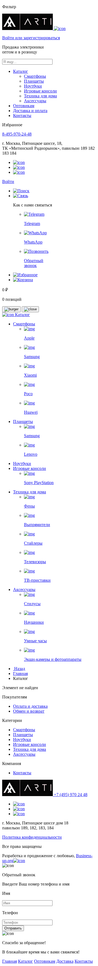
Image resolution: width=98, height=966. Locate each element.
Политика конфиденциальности (32, 837)
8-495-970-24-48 (17, 134)
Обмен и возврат (28, 711)
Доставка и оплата (30, 110)
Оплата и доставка (30, 706)
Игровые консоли (40, 91)
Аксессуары (35, 100)
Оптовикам (23, 105)
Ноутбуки (33, 86)
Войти (8, 181)
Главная (20, 673)
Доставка (65, 961)
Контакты (22, 115)
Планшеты (34, 81)
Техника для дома (40, 96)
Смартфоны (35, 76)
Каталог (20, 71)
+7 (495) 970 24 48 (70, 794)
